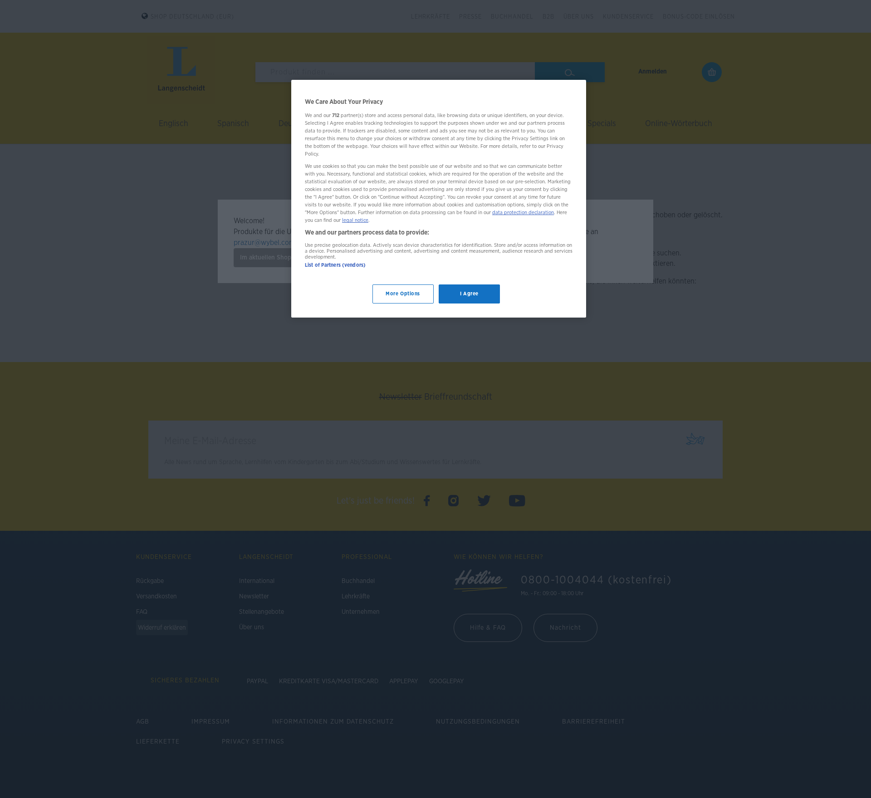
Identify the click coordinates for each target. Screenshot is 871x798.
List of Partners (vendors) (335, 265)
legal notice (355, 220)
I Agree (469, 293)
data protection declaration (523, 212)
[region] (438, 199)
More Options (403, 293)
